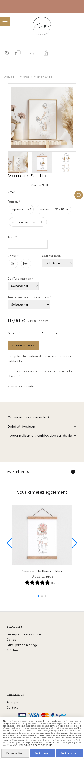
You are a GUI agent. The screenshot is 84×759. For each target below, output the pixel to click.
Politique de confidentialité (35, 745)
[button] (38, 596)
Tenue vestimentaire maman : (30, 297)
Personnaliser (15, 753)
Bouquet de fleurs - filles (42, 571)
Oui (13, 263)
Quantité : (15, 333)
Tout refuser (42, 753)
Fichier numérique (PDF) (27, 222)
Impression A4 (21, 209)
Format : (15, 201)
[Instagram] (78, 195)
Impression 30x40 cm (54, 209)
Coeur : (14, 256)
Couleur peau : (53, 256)
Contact (12, 707)
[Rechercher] (6, 53)
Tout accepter (69, 753)
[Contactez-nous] (18, 53)
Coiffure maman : (21, 278)
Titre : (13, 237)
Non (26, 263)
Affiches (13, 650)
